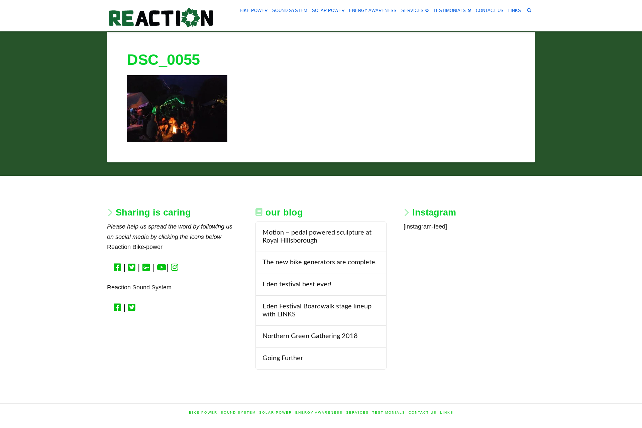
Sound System (238, 412)
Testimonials (388, 412)
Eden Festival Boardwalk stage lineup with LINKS (316, 310)
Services (357, 412)
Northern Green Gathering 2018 (310, 336)
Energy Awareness (319, 412)
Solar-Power (275, 412)
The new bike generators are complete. (319, 262)
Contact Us (423, 412)
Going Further (282, 358)
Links (446, 412)
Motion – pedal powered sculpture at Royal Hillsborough (316, 236)
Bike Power (203, 412)
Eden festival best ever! (296, 284)
